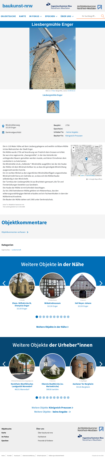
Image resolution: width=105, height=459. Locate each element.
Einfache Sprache (41, 456)
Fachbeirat (42, 436)
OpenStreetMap (90, 175)
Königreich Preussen (74, 135)
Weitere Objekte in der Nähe (51, 327)
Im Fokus (5, 436)
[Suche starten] (102, 16)
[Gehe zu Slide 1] (37, 317)
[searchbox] (88, 16)
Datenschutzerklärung (28, 456)
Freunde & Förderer (45, 440)
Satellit (98, 147)
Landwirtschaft (16, 250)
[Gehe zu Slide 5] (51, 317)
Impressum (17, 456)
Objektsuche (6, 429)
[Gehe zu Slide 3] (44, 317)
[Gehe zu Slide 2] (40, 317)
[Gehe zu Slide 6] (54, 317)
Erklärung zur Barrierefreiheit (56, 456)
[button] (86, 159)
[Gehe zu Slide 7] (57, 317)
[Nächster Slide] (101, 283)
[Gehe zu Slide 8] (61, 317)
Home (3, 456)
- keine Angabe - (72, 132)
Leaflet (82, 175)
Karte (4, 432)
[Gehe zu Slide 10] (68, 317)
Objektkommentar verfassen (14, 232)
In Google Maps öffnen (95, 179)
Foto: (53, 91)
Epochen (5, 440)
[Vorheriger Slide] (4, 283)
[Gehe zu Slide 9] (64, 317)
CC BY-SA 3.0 (71, 91)
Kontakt (9, 456)
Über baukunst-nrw (45, 432)
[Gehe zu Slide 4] (47, 317)
